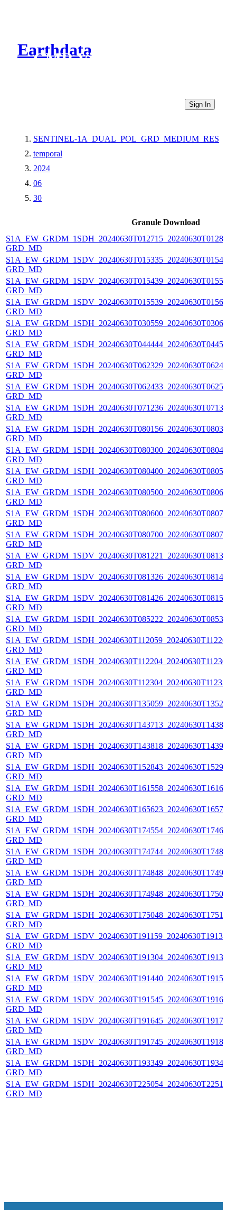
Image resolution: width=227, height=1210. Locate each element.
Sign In (200, 104)
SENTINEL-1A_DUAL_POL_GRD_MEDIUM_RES (126, 138)
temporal (47, 153)
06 (37, 183)
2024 (41, 168)
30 (37, 197)
